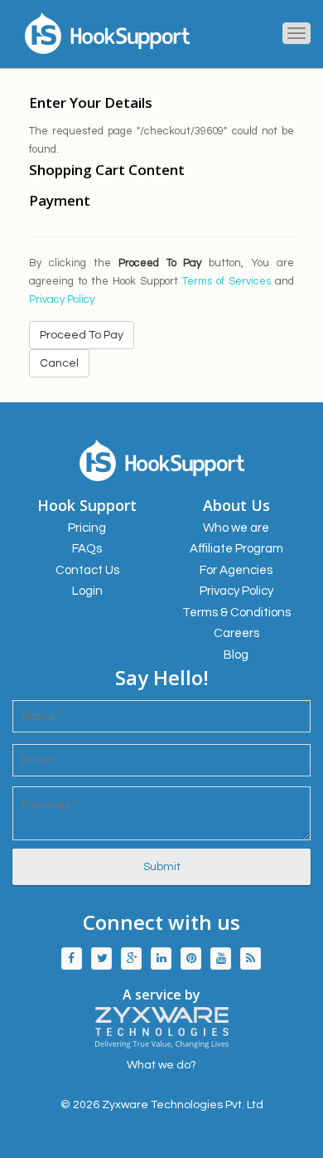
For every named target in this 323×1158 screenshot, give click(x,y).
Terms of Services (226, 281)
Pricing (87, 528)
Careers (236, 633)
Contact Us (87, 570)
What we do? (161, 1065)
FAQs (87, 549)
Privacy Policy (61, 299)
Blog (236, 655)
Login (87, 591)
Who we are (236, 528)
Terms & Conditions (236, 612)
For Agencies (236, 570)
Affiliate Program (236, 549)
